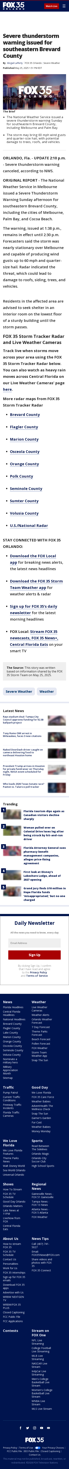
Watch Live (51, 6)
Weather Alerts (40, 1015)
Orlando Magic (40, 1153)
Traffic (8, 1087)
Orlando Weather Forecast (42, 1021)
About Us (10, 1238)
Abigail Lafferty (15, 63)
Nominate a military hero (10, 1060)
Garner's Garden (41, 1118)
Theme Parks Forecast (39, 1033)
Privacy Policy (38, 972)
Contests (10, 1330)
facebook (21, 1428)
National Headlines (14, 1019)
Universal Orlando (13, 1174)
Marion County (12, 1037)
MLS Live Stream (42, 1408)
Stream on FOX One (40, 1332)
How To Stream (12, 1189)
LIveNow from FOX (11, 1219)
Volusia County (12, 1054)
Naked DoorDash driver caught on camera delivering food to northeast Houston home (23, 752)
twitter (28, 1428)
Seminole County (13, 1050)
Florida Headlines (13, 1007)
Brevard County (12, 1023)
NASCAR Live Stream (39, 1365)
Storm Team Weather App (39, 1054)
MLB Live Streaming (38, 1357)
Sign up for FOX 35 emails (14, 1278)
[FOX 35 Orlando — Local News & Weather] (13, 5)
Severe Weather (52, 63)
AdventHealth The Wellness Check (42, 1107)
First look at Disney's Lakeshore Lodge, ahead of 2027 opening (42, 875)
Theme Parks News (11, 1159)
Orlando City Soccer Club (39, 1159)
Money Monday (41, 1131)
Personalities (10, 1263)
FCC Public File (11, 1316)
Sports (37, 1140)
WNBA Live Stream (38, 1402)
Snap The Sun (40, 1060)
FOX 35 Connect (41, 1270)
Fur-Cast (37, 1122)
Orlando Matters (13, 1206)
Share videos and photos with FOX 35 (42, 1263)
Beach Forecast (41, 1039)
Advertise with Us (13, 1292)
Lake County (10, 1032)
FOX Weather (39, 1048)
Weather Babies (41, 1101)
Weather (47, 691)
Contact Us (9, 1259)
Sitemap (8, 1078)
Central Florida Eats (11, 1227)
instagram (35, 1428)
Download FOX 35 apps (14, 1286)
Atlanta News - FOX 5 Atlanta (40, 1210)
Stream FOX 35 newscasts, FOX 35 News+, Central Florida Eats (34, 638)
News (7, 1002)
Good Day (40, 1087)
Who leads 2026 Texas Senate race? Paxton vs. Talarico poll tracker (23, 785)
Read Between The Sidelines (40, 1147)
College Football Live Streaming (41, 1349)
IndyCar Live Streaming (39, 1372)
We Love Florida (41, 1092)
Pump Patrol (10, 1092)
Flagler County (11, 1028)
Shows (8, 1184)
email (49, 1428)
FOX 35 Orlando (33, 63)
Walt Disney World (14, 1166)
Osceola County (12, 1046)
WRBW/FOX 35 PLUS (12, 1306)
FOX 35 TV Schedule (9, 1195)
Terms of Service (37, 975)
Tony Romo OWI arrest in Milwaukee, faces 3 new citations (22, 735)
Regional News (39, 1186)
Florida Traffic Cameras (11, 1114)
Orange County (12, 1041)
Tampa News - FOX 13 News (40, 1203)
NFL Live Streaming (38, 1342)
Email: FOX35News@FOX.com (46, 1253)
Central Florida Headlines (11, 1013)
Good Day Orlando (14, 1201)
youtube (42, 1428)
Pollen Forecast (41, 1043)
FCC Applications (13, 1321)
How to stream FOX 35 (12, 1245)
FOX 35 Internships (14, 1272)
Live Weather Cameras (39, 1008)
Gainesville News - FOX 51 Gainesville (43, 1195)
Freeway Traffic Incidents (12, 1106)
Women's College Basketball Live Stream (42, 1393)
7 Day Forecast (41, 1027)
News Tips (40, 1238)
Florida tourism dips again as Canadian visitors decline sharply (44, 815)
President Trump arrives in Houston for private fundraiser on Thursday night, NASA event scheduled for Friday (24, 770)
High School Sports (43, 1166)
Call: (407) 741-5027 (40, 1245)
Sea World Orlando (14, 1170)
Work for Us (10, 1268)
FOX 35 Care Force (43, 1097)
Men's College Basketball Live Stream (40, 1382)
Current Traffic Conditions (11, 1098)
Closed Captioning (13, 1312)
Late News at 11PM (11, 1212)
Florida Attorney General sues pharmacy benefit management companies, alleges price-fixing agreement (45, 855)
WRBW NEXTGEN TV (13, 1298)
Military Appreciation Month (10, 1070)
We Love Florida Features (12, 1152)
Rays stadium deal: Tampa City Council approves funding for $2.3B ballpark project (23, 719)
